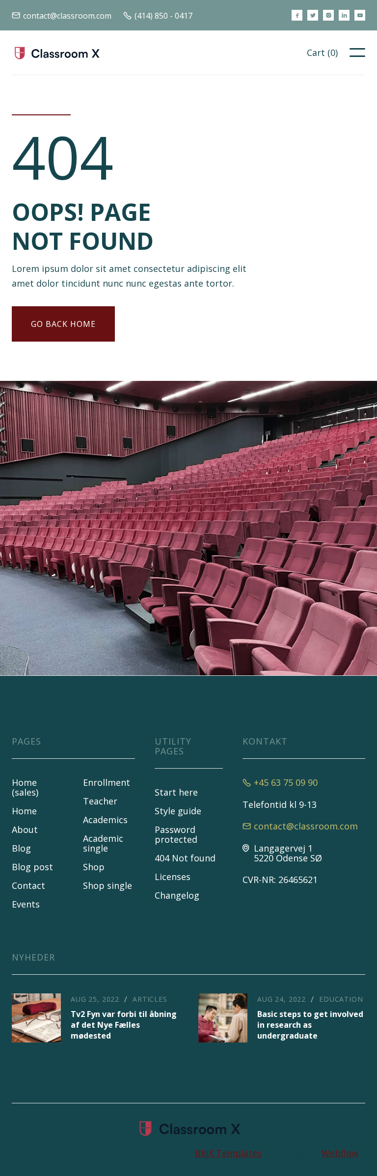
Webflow (340, 1153)
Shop (94, 867)
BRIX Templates (228, 1153)
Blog (21, 848)
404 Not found (185, 858)
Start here (176, 792)
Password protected (176, 834)
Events (26, 904)
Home (24, 811)
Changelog (177, 895)
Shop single (107, 885)
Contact (28, 885)
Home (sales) (25, 787)
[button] (322, 52)
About (25, 829)
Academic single (103, 843)
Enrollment (106, 782)
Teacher (100, 801)
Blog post (32, 867)
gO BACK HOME (63, 324)
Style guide (178, 811)
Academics (105, 820)
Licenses (172, 876)
